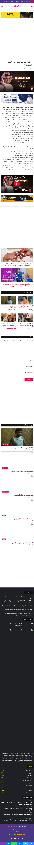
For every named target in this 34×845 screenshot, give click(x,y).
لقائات (30, 787)
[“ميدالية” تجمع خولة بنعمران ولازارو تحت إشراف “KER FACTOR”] (25, 317)
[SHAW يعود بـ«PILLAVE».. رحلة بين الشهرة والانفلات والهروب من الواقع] (8, 300)
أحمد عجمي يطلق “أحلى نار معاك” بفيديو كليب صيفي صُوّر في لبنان (26, 307)
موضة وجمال (29, 792)
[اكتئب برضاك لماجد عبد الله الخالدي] (17, 626)
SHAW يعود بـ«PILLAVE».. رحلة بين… (21, 448)
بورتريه (30, 772)
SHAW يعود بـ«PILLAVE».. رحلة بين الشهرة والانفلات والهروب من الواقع (10, 307)
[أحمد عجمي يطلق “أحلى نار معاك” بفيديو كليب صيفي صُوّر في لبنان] (25, 300)
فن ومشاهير (24, 57)
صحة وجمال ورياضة (27, 780)
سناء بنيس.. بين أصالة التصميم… (23, 495)
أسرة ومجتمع (29, 770)
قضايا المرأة (29, 785)
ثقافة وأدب (29, 775)
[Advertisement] (17, 36)
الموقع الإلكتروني (29, 372)
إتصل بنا (14, 834)
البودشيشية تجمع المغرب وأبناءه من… (21, 543)
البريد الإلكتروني (29, 366)
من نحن (9, 834)
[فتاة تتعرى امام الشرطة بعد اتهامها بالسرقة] (17, 689)
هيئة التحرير (19, 834)
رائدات (24, 834)
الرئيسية (29, 57)
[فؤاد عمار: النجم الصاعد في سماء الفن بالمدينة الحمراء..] (28, 632)
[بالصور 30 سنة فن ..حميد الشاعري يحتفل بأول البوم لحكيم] (6, 626)
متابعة (30, 790)
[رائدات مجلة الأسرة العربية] (17, 6)
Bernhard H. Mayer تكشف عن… (22, 519)
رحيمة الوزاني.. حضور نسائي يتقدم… (22, 471)
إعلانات (17, 831)
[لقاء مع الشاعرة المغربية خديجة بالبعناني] (28, 626)
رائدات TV (29, 777)
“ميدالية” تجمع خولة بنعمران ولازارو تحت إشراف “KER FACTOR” (26, 325)
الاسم (31, 360)
